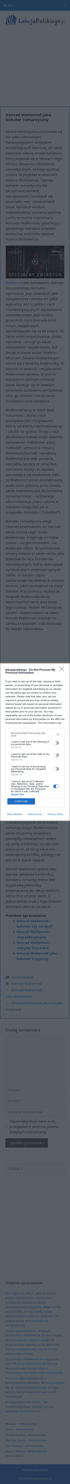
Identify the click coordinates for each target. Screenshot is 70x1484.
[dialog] (35, 742)
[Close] (63, 670)
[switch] (56, 743)
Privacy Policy (55, 814)
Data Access (35, 814)
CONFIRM (21, 801)
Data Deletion (14, 814)
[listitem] (35, 734)
